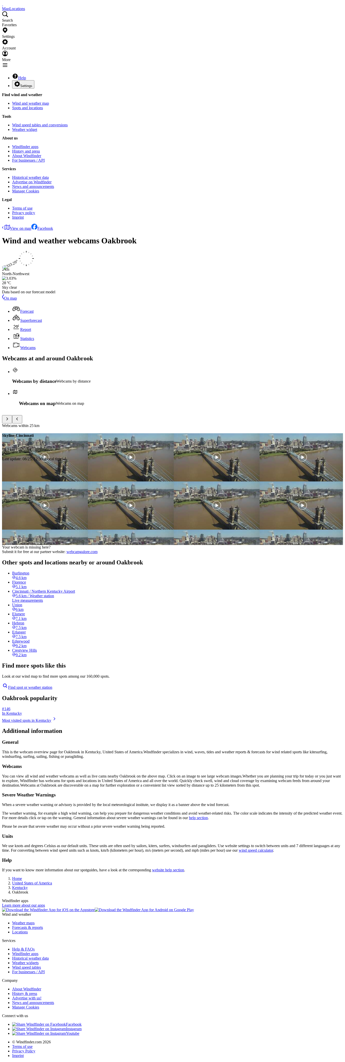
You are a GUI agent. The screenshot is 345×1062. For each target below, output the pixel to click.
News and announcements (33, 186)
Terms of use (22, 208)
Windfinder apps (25, 147)
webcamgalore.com (81, 552)
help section (198, 818)
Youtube (72, 1033)
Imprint (18, 217)
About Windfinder (26, 156)
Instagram (74, 1029)
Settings (26, 86)
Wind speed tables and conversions (40, 125)
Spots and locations (27, 108)
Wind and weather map (30, 103)
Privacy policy (23, 213)
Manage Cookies (25, 191)
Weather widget (24, 129)
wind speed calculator (256, 850)
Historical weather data (30, 177)
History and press (26, 151)
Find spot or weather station (30, 687)
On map (10, 298)
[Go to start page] (2, 4)
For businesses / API (28, 160)
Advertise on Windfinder (32, 182)
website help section (168, 870)
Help (22, 78)
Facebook (45, 228)
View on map (20, 228)
